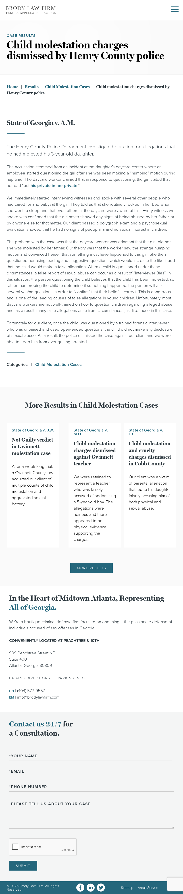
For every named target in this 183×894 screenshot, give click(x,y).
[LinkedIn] (90, 888)
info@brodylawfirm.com (38, 697)
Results (32, 86)
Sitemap (127, 888)
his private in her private (54, 185)
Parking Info (71, 678)
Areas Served (148, 888)
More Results (91, 568)
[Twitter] (101, 888)
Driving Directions (29, 678)
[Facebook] (80, 888)
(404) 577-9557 (31, 690)
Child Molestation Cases (67, 86)
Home (12, 86)
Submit (23, 866)
